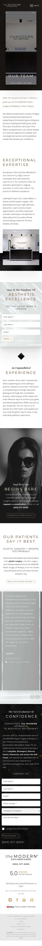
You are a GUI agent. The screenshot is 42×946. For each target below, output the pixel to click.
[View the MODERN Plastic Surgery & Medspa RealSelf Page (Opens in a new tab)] (32, 901)
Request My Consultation (19, 515)
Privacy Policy (21, 924)
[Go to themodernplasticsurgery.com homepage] (12, 5)
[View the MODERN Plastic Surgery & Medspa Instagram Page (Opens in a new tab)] (10, 901)
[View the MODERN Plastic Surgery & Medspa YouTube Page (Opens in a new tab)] (24, 901)
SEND (6, 339)
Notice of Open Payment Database (21, 926)
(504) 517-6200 (20, 507)
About (19, 83)
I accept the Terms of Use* (17, 829)
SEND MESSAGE (9, 836)
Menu (36, 6)
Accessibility (21, 929)
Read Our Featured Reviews (19, 581)
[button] (31, 6)
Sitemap (21, 921)
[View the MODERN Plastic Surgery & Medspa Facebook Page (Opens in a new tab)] (17, 901)
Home (12, 83)
